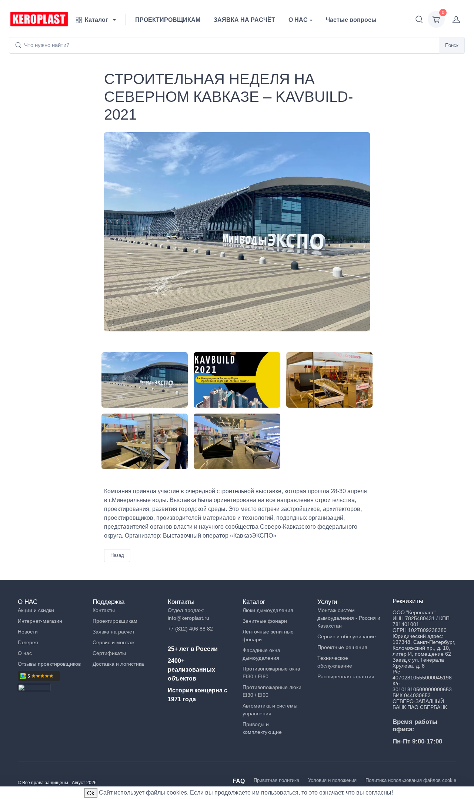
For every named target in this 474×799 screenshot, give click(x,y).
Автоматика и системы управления (270, 709)
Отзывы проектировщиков (49, 664)
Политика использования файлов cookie (410, 780)
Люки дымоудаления (268, 610)
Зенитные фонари (265, 621)
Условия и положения (332, 780)
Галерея (28, 642)
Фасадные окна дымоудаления (261, 654)
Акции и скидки (36, 610)
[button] (419, 19)
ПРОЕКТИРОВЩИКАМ (167, 20)
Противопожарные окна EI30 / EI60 (271, 672)
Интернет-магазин (40, 621)
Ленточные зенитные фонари (268, 635)
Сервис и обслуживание (346, 636)
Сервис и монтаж (113, 642)
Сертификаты (109, 653)
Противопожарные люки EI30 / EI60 (272, 691)
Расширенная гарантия (345, 676)
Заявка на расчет (113, 632)
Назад (117, 555)
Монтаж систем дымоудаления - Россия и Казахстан (348, 618)
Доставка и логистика (118, 664)
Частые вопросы (351, 20)
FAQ (239, 781)
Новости (28, 632)
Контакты (104, 610)
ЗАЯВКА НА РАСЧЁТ (244, 20)
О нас (25, 653)
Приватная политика (276, 780)
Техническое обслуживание (334, 662)
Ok (90, 793)
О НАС (298, 20)
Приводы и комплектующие (262, 728)
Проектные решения (342, 647)
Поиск (451, 45)
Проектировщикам (115, 621)
